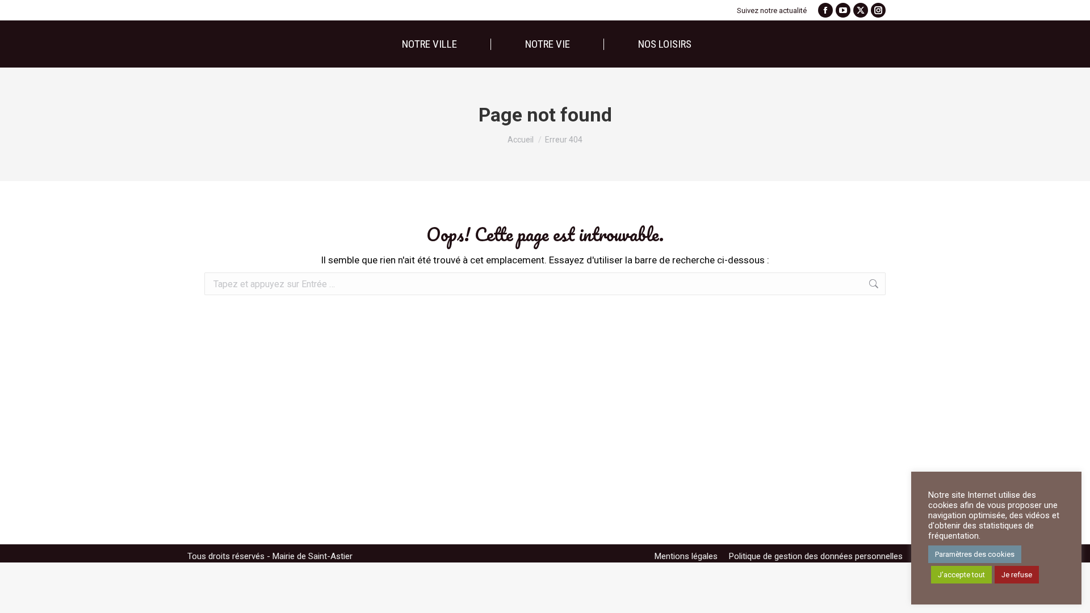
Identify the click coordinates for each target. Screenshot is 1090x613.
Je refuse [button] (1016, 574)
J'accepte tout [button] (961, 574)
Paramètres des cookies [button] (974, 554)
